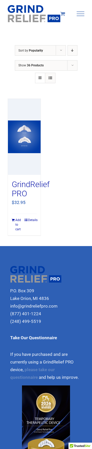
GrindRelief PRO (31, 189)
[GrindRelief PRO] (24, 137)
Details (32, 220)
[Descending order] (72, 50)
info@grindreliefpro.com (33, 306)
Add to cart (18, 224)
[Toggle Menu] (80, 13)
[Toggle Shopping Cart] (62, 13)
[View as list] (50, 78)
